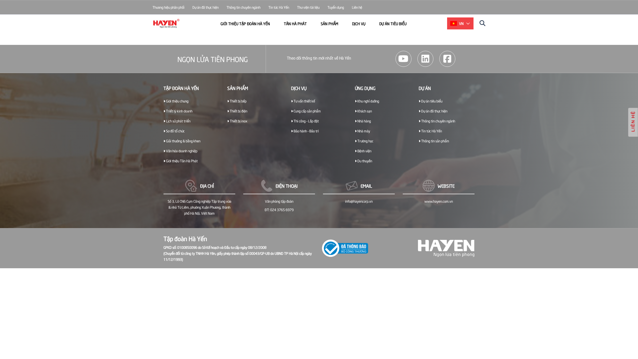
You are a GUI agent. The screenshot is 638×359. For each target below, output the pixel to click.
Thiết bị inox (238, 120)
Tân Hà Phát (295, 23)
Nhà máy (363, 130)
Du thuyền (364, 160)
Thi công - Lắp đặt (306, 120)
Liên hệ (357, 7)
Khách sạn (364, 110)
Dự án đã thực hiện (205, 7)
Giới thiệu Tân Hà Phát (181, 160)
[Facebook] (447, 59)
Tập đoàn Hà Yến (181, 88)
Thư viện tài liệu (308, 7)
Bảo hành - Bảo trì (306, 130)
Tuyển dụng (335, 7)
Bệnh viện (364, 150)
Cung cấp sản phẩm (307, 110)
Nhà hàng (364, 120)
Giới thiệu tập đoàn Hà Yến (245, 23)
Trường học (365, 140)
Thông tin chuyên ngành (243, 7)
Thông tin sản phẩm (434, 140)
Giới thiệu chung (176, 100)
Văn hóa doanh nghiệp (181, 150)
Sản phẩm (329, 23)
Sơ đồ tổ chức (175, 130)
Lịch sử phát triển (177, 120)
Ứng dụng (365, 88)
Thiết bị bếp (237, 100)
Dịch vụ (358, 23)
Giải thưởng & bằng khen (182, 140)
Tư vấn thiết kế (304, 100)
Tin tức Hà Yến (278, 7)
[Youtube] (403, 59)
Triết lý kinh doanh (178, 110)
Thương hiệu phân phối (168, 7)
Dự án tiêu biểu (392, 23)
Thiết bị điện (238, 110)
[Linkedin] (425, 59)
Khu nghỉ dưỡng (368, 100)
